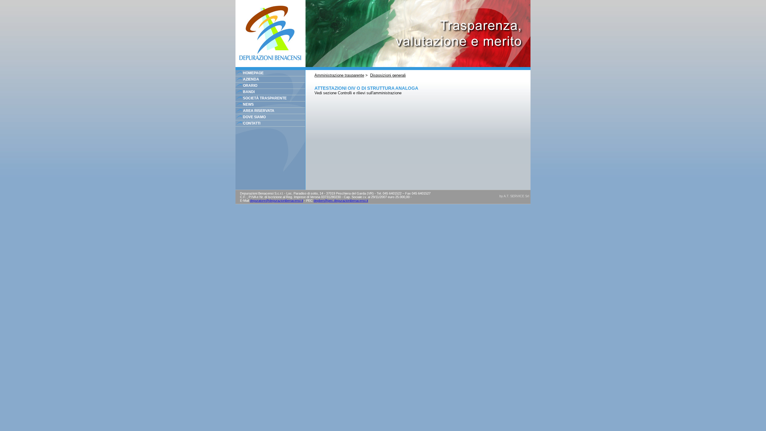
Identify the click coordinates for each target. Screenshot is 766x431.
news (248, 104)
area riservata (258, 111)
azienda (251, 79)
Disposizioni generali (388, 75)
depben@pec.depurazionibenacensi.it (341, 200)
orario (250, 86)
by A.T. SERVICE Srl (514, 196)
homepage (253, 73)
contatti (251, 123)
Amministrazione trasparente (339, 75)
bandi (249, 92)
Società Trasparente (265, 98)
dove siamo (254, 117)
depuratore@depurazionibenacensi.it (276, 200)
